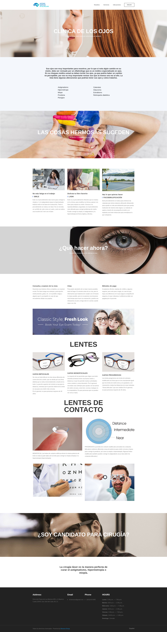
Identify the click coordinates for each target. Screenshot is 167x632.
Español (131, 628)
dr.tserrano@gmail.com (76, 599)
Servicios (106, 5)
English (129, 4)
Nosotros (97, 5)
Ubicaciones (117, 5)
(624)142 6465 (91, 599)
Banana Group (65, 628)
